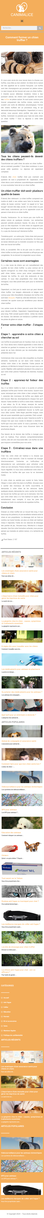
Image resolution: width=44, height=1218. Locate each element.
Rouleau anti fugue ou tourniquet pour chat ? (20, 901)
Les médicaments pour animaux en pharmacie (21, 669)
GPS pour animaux (9, 809)
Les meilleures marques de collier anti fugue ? (21, 924)
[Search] (40, 28)
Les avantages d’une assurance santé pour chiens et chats (20, 572)
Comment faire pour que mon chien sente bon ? (21, 764)
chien (14, 177)
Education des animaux (11, 832)
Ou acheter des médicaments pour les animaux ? (22, 692)
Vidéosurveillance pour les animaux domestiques (22, 786)
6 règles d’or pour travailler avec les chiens (20, 646)
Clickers (5, 855)
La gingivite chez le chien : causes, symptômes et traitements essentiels (21, 622)
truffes (7, 99)
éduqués (11, 298)
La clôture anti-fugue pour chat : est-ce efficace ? (18, 971)
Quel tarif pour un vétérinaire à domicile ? (19, 715)
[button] (22, 21)
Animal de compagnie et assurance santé (19, 741)
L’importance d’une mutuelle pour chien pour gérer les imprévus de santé (20, 597)
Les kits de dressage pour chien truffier (18, 947)
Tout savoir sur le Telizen (12, 878)
